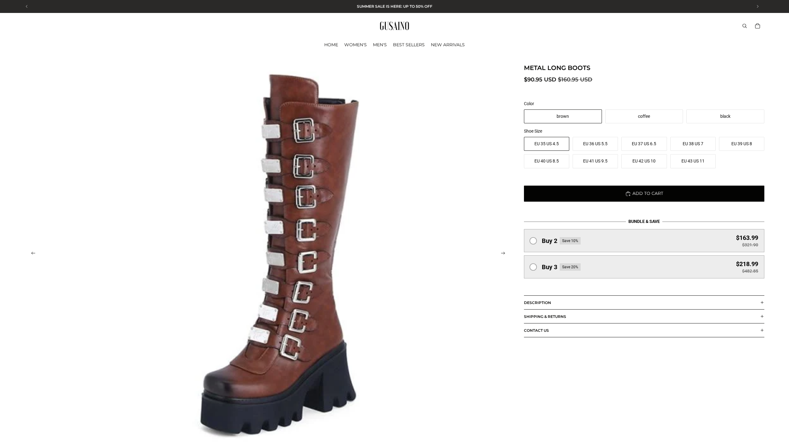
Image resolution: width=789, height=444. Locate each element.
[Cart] (757, 26)
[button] (644, 240)
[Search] (744, 26)
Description (537, 302)
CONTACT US (536, 330)
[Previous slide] (31, 254)
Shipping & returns (545, 316)
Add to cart (647, 193)
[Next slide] (505, 254)
